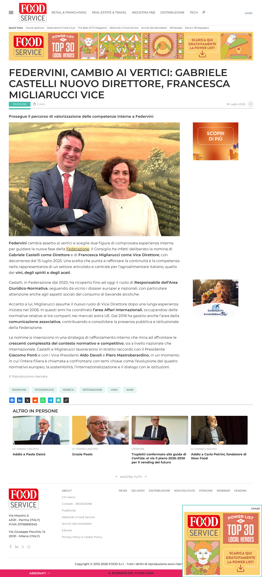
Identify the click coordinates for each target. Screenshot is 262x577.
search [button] (203, 12)
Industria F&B (143, 12)
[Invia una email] (58, 400)
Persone (138, 449)
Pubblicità (69, 510)
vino (114, 389)
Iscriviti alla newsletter (77, 523)
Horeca (68, 389)
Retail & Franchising (69, 12)
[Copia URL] (66, 400)
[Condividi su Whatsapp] (43, 400)
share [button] (250, 104)
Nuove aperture (35, 27)
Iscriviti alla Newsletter (154, 27)
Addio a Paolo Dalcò (29, 454)
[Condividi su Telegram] (50, 400)
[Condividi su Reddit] (35, 400)
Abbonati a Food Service (123, 27)
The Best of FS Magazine (92, 27)
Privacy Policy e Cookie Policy (82, 537)
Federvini (19, 389)
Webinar (223, 490)
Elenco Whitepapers (197, 27)
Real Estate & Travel (109, 12)
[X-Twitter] (23, 546)
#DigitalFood (184, 490)
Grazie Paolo (82, 454)
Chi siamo (68, 497)
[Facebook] (11, 546)
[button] (11, 12)
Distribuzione (172, 12)
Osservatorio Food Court (61, 27)
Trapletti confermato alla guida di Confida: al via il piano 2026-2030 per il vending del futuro (159, 458)
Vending (240, 490)
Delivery (138, 490)
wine (129, 389)
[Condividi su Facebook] (12, 400)
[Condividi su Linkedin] (19, 400)
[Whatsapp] (29, 546)
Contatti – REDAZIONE (77, 503)
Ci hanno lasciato (26, 449)
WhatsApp (176, 27)
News (123, 490)
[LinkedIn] (17, 546)
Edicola (67, 530)
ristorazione (92, 389)
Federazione (77, 249)
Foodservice (44, 389)
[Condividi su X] (27, 400)
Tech (194, 12)
